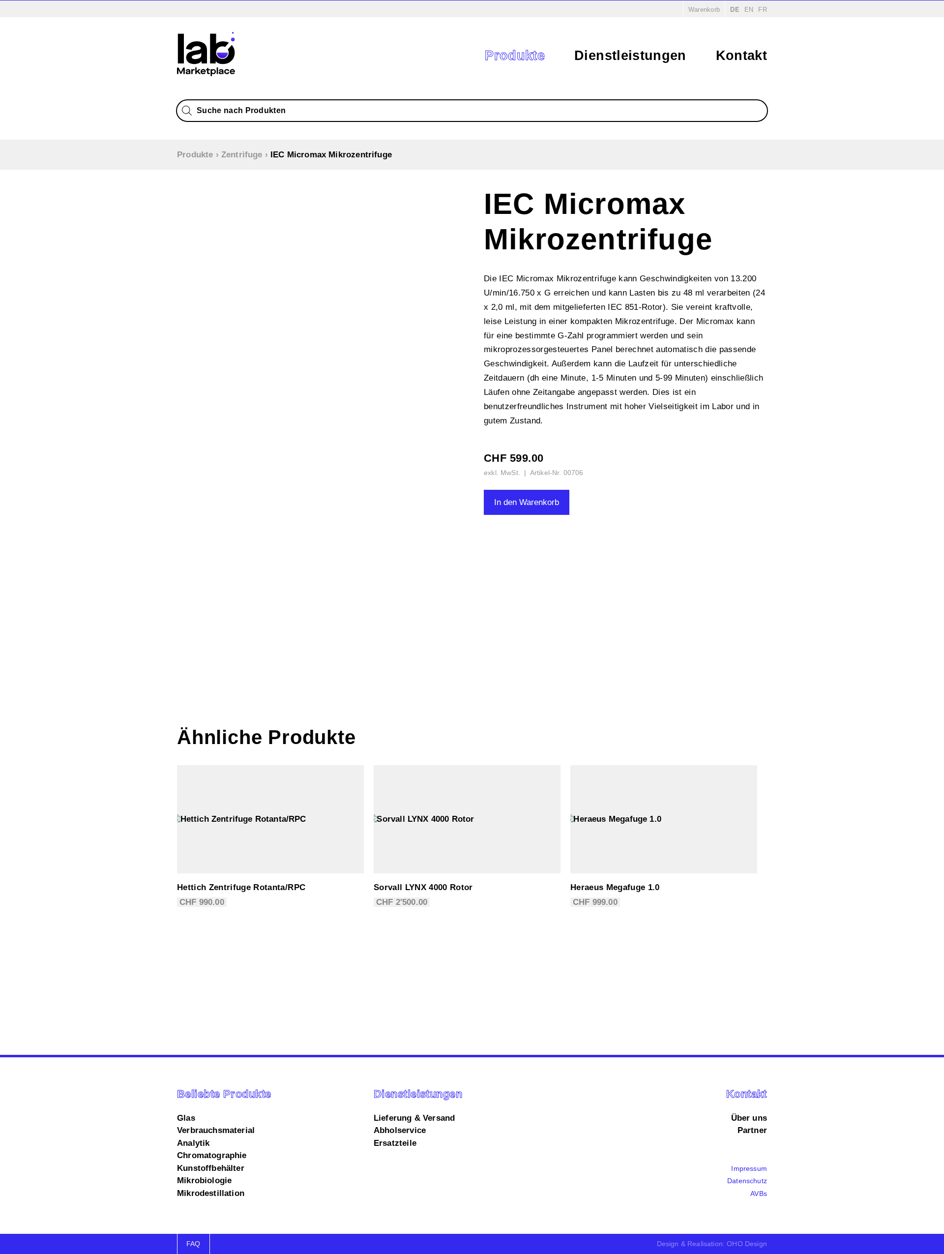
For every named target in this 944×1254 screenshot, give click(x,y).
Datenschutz (747, 1181)
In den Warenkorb (526, 502)
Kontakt (741, 55)
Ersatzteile (395, 1143)
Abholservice (400, 1130)
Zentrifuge (242, 154)
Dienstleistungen (630, 55)
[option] (749, 9)
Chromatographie (212, 1155)
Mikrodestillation (210, 1193)
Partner (752, 1130)
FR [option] (762, 9)
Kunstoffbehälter (210, 1168)
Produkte (515, 55)
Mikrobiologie (204, 1180)
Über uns (749, 1118)
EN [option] (749, 9)
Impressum (749, 1168)
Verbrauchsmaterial (216, 1130)
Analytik (193, 1143)
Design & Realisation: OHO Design (712, 1244)
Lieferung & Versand (414, 1118)
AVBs (758, 1193)
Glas (186, 1118)
